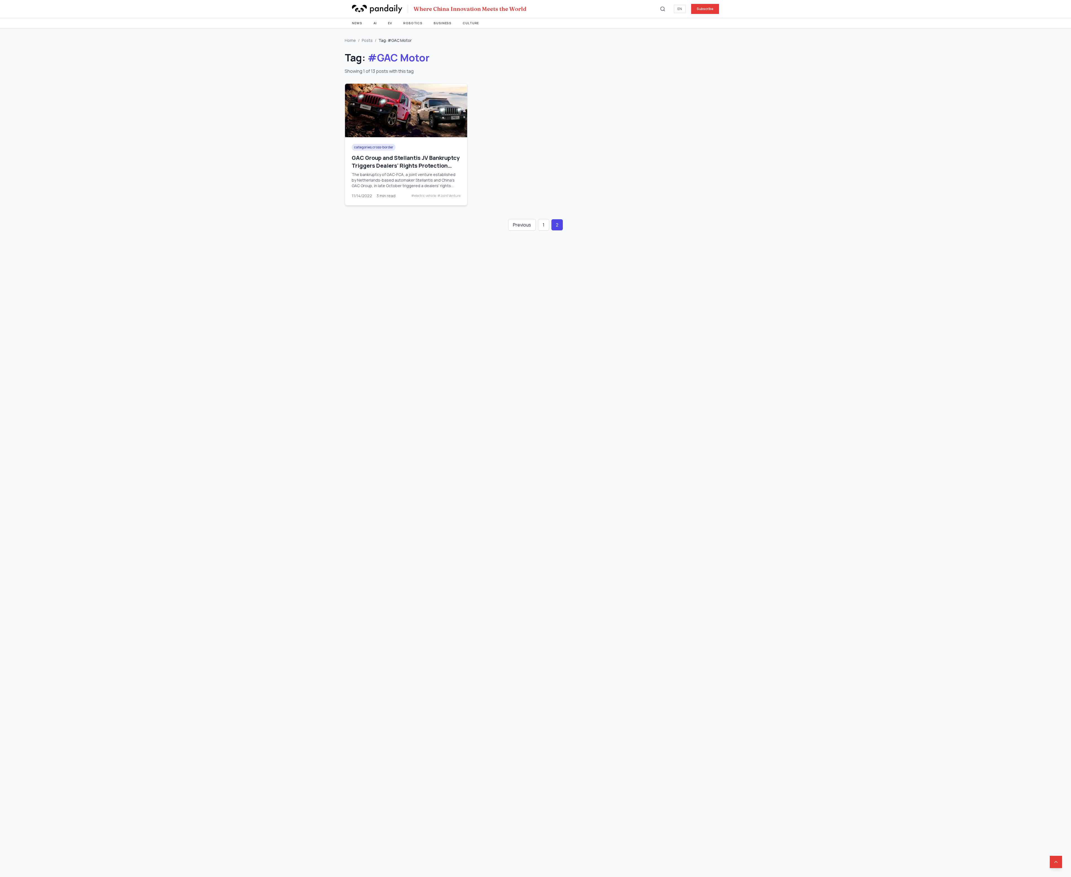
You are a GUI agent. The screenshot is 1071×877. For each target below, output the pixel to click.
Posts (367, 40)
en (679, 8)
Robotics (413, 23)
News (357, 23)
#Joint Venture (448, 196)
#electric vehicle (423, 196)
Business (443, 23)
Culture (471, 23)
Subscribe (705, 8)
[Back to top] (1056, 862)
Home (350, 40)
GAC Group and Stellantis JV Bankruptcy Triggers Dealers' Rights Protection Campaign (406, 165)
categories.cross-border (373, 147)
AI (375, 23)
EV (390, 23)
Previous (522, 225)
